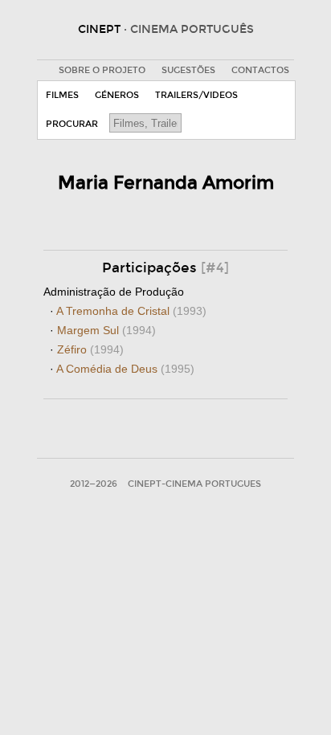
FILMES (62, 95)
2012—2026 (93, 484)
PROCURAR (72, 124)
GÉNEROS (117, 95)
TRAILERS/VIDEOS (196, 95)
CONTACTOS (260, 70)
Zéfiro (90, 349)
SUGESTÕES (188, 70)
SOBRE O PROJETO (102, 70)
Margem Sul (106, 330)
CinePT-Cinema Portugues (194, 484)
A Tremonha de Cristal (131, 310)
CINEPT (166, 29)
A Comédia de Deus (125, 368)
